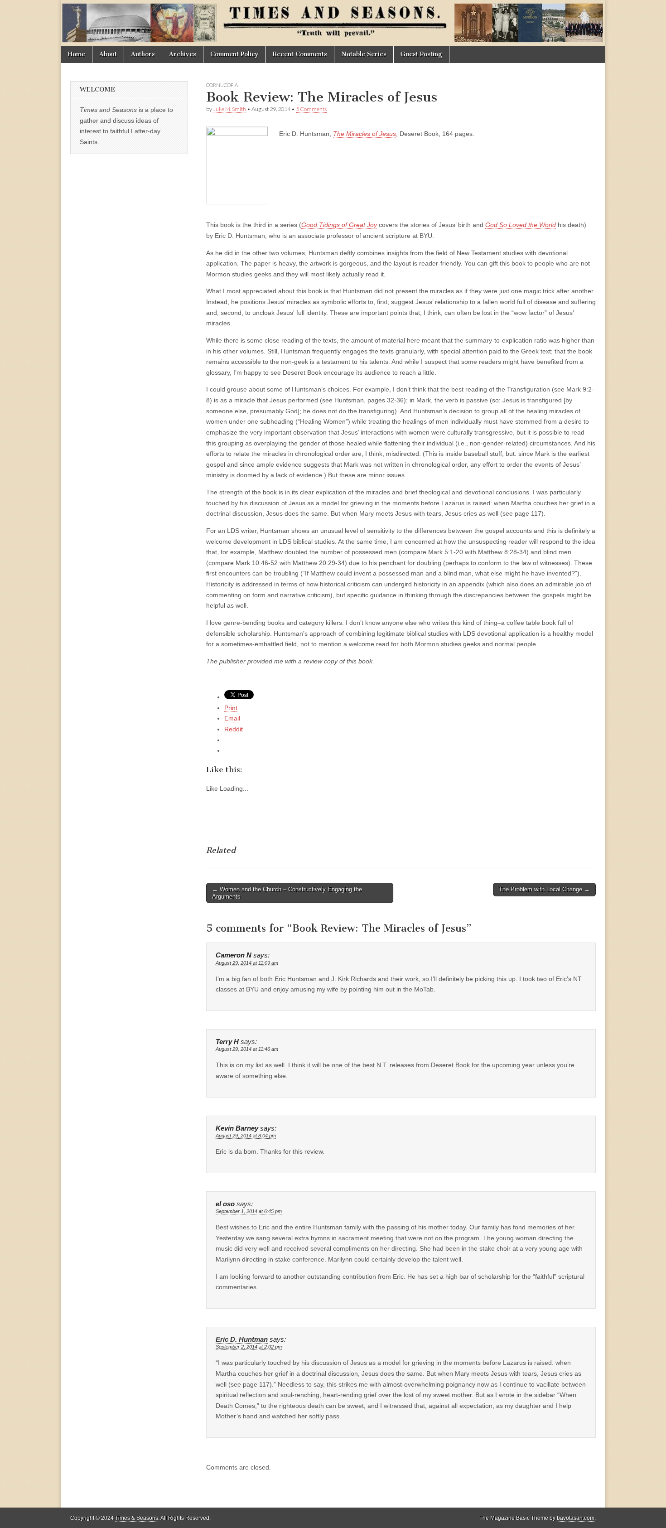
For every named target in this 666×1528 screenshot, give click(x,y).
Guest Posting (421, 54)
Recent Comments (300, 54)
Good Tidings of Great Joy (339, 224)
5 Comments (311, 109)
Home (76, 54)
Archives (182, 54)
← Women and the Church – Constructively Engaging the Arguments (287, 893)
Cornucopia (222, 85)
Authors (143, 54)
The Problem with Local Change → (544, 889)
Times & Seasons (136, 1518)
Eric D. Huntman (242, 1339)
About (108, 54)
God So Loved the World (520, 224)
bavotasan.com (575, 1518)
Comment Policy (234, 54)
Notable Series (363, 54)
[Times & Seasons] (333, 23)
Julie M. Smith (229, 109)
